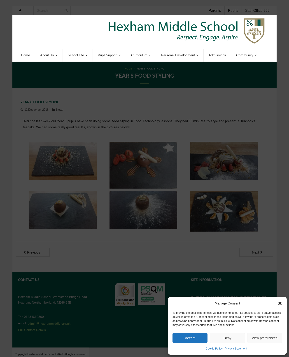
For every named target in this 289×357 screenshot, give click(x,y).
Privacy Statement (236, 348)
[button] (280, 303)
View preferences (264, 338)
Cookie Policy (214, 348)
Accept (190, 338)
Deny (227, 338)
